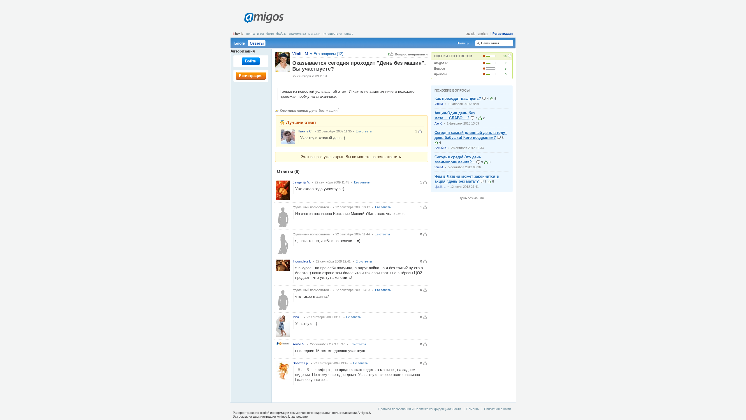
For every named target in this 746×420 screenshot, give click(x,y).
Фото (270, 33)
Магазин (314, 33)
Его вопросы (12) (328, 54)
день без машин (323, 110)
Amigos (263, 17)
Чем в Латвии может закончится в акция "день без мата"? (466, 178)
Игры (260, 33)
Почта (250, 33)
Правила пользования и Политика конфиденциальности (419, 409)
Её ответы (382, 234)
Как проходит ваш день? (457, 98)
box (238, 33)
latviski (470, 33)
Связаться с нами (497, 409)
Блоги (239, 43)
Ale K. (438, 123)
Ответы (257, 43)
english (483, 33)
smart (348, 33)
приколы (440, 74)
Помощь (463, 43)
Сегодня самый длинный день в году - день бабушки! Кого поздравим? (470, 135)
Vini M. (439, 104)
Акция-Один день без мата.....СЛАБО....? (454, 115)
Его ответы (364, 131)
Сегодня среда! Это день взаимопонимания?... (457, 159)
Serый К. (440, 148)
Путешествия (332, 33)
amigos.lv (441, 63)
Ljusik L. (440, 186)
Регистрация (502, 33)
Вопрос (439, 68)
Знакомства (297, 33)
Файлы (281, 33)
